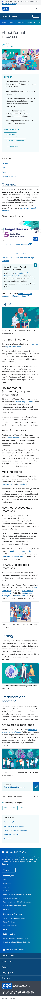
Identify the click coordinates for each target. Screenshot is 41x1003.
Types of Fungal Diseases (12, 822)
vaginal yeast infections (14, 346)
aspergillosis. (22, 484)
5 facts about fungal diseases (16, 244)
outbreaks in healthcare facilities (20, 551)
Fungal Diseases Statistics (11, 898)
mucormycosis (7, 484)
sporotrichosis (13, 437)
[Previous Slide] (2, 231)
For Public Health (12, 147)
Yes (5, 808)
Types (3, 168)
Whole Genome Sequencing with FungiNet (17, 895)
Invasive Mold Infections (11, 835)
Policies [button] (5, 967)
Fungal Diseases (9, 16)
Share (36, 796)
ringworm (34, 344)
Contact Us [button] (7, 955)
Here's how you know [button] (9, 3)
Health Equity (31, 22)
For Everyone (10, 134)
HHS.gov (5, 998)
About (4, 22)
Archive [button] (5, 978)
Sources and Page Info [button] (14, 796)
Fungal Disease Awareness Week (14, 906)
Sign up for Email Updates (14, 950)
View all (7, 910)
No (22, 808)
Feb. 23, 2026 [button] (10, 46)
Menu (35, 16)
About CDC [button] (7, 961)
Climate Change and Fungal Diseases (15, 830)
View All (7, 870)
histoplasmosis (20, 596)
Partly (13, 808)
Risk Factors (12, 22)
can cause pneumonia (24, 402)
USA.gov (13, 998)
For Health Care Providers (15, 141)
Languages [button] (7, 972)
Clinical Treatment (9, 922)
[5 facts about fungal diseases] (20, 231)
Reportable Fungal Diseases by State (15, 938)
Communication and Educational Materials (17, 902)
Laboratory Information (10, 926)
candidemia (6, 556)
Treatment (21, 22)
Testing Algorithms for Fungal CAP (14, 918)
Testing (4, 172)
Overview (5, 163)
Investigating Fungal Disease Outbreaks (16, 942)
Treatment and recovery (9, 176)
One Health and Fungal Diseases (14, 826)
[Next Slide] (39, 231)
